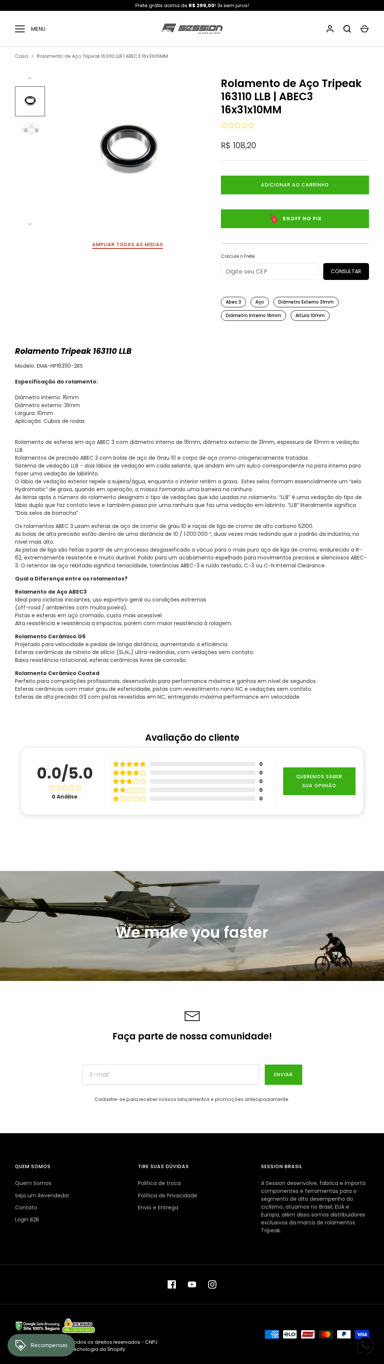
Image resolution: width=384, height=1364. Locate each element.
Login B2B (27, 1219)
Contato (26, 1207)
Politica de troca (159, 1183)
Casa (21, 56)
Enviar (283, 1074)
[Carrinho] (364, 29)
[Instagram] (212, 1284)
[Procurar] (347, 29)
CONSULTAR (346, 271)
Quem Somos (33, 1183)
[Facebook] (172, 1284)
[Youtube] (192, 1284)
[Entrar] (330, 29)
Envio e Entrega (158, 1207)
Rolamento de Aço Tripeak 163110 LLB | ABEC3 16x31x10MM (102, 56)
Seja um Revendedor (42, 1195)
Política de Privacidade (167, 1195)
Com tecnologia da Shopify (92, 1349)
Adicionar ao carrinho (295, 185)
